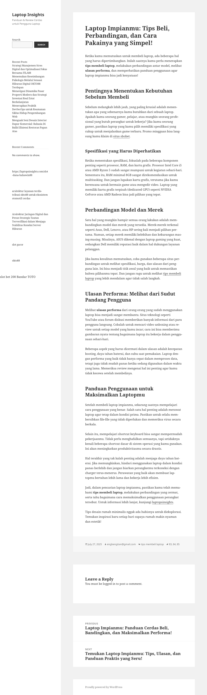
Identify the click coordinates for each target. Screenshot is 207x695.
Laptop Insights (28, 14)
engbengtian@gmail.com (121, 544)
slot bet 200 (8, 277)
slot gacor (17, 244)
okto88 (16, 260)
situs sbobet (121, 136)
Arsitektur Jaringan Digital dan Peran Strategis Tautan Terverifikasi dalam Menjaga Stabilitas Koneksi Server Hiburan (30, 221)
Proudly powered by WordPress (103, 687)
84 (174, 544)
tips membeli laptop (152, 544)
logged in (109, 584)
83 (170, 544)
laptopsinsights (162, 502)
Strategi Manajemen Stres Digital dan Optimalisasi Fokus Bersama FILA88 (29, 69)
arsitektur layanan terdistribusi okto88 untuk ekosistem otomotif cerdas (30, 194)
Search (16, 39)
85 (178, 544)
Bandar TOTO (26, 277)
